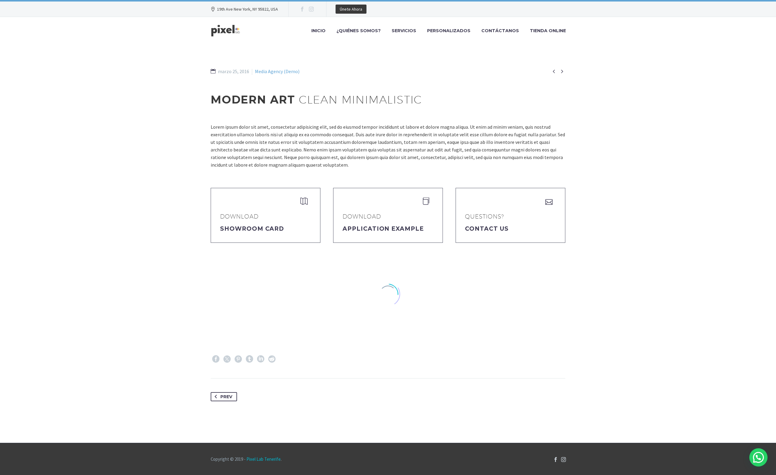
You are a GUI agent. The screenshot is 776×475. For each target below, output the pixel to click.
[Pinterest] (238, 359)
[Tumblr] (249, 359)
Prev (226, 396)
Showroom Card (252, 228)
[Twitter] (227, 359)
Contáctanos (500, 30)
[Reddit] (272, 359)
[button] (758, 457)
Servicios (404, 30)
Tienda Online (548, 30)
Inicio (318, 30)
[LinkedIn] (260, 359)
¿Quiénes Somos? (358, 30)
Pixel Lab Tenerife (263, 459)
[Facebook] (302, 9)
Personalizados (448, 30)
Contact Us (487, 228)
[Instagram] (311, 9)
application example (383, 228)
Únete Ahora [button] (351, 9)
